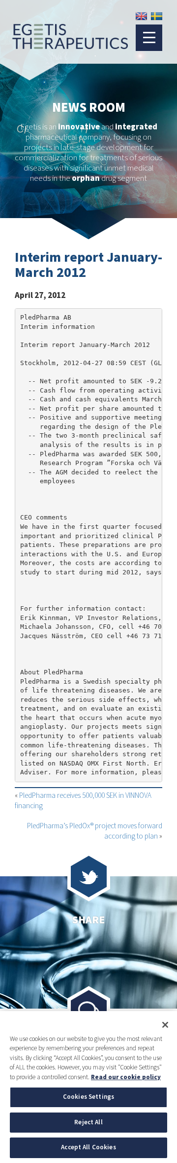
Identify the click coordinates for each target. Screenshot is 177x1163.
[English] (141, 16)
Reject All (88, 1122)
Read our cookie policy (126, 1077)
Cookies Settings (88, 1096)
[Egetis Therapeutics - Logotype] (64, 44)
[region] (88, 1087)
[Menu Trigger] (149, 38)
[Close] (165, 1025)
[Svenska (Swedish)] (156, 16)
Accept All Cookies (88, 1147)
